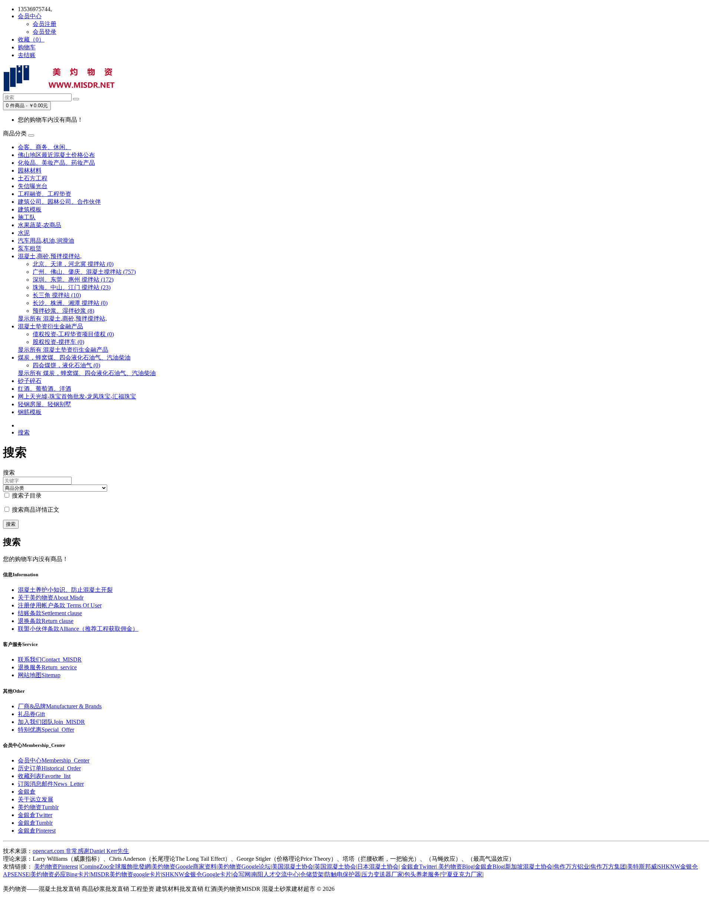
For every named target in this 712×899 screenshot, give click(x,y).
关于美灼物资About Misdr (50, 597)
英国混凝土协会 (335, 866)
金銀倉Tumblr (35, 823)
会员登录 (44, 32)
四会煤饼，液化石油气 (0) (66, 365)
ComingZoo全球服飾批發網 (115, 866)
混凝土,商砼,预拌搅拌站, (50, 256)
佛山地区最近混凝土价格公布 (56, 155)
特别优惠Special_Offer (46, 729)
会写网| (242, 874)
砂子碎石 (30, 381)
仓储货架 (312, 874)
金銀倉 (27, 791)
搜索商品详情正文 (34, 509)
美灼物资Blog (455, 866)
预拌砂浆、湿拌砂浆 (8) (63, 311)
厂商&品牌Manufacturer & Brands (60, 706)
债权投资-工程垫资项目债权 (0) (73, 334)
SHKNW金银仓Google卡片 (196, 874)
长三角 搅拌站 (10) (57, 295)
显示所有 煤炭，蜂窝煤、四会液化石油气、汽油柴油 (87, 373)
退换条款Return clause (45, 621)
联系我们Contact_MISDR (50, 659)
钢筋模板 (30, 412)
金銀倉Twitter (35, 815)
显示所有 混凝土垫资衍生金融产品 (63, 350)
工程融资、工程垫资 (44, 194)
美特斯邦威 (642, 866)
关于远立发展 (35, 799)
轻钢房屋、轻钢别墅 (44, 404)
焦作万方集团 (608, 866)
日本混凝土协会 (378, 866)
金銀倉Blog (489, 866)
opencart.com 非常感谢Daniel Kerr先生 (81, 851)
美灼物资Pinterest (56, 866)
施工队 (27, 217)
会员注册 (44, 24)
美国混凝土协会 (292, 866)
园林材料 (30, 170)
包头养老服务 (422, 874)
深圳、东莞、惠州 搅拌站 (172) (73, 279)
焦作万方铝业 (571, 866)
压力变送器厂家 (382, 874)
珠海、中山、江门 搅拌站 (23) (72, 287)
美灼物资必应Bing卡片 (59, 874)
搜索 (24, 432)
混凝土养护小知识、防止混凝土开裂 (65, 590)
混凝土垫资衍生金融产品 (50, 326)
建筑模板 (30, 209)
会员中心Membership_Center (53, 760)
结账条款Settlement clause (50, 613)
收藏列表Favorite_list (44, 776)
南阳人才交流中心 (275, 874)
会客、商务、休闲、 (44, 147)
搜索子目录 (26, 495)
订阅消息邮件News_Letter (51, 784)
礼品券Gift (31, 714)
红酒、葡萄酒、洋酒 (44, 388)
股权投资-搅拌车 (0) (58, 342)
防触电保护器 (342, 874)
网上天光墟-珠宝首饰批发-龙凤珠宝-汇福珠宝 (77, 396)
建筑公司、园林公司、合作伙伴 (59, 201)
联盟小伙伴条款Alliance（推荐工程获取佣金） (78, 629)
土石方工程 (32, 178)
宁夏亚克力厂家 (461, 874)
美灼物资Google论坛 (244, 866)
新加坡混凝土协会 (529, 866)
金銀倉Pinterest (37, 830)
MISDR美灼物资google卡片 (125, 874)
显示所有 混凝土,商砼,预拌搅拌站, (62, 318)
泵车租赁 (30, 248)
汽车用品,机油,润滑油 (46, 240)
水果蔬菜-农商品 (39, 225)
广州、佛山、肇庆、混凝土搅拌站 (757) (84, 272)
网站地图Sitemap (39, 675)
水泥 (24, 233)
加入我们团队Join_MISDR (51, 722)
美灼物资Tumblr (38, 807)
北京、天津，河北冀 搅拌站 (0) (73, 264)
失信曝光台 (32, 186)
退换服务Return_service (47, 667)
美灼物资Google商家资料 (184, 866)
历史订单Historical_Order (49, 768)
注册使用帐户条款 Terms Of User (60, 605)
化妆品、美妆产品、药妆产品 (56, 163)
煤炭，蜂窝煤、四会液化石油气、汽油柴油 (74, 357)
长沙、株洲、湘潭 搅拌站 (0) (70, 303)
